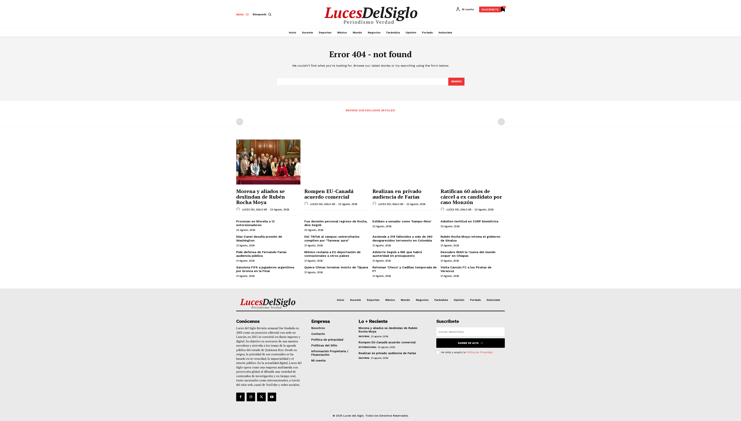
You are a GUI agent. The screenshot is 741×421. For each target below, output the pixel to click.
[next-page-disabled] (501, 121)
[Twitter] (261, 397)
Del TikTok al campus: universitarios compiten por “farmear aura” (332, 238)
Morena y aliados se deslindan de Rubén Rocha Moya (260, 196)
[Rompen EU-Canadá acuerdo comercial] (336, 162)
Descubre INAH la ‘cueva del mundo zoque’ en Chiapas (468, 254)
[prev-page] (239, 121)
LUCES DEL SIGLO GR (254, 209)
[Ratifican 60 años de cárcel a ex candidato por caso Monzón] (473, 162)
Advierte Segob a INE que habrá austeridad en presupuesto (397, 254)
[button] (263, 14)
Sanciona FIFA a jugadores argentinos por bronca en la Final (265, 269)
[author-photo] (238, 209)
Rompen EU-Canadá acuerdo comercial (328, 194)
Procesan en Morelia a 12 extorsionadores (255, 223)
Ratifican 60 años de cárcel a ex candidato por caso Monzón (471, 196)
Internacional (368, 347)
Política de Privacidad (479, 352)
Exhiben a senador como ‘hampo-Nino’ (402, 221)
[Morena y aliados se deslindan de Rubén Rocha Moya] (268, 162)
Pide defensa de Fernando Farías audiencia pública (261, 254)
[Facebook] (240, 397)
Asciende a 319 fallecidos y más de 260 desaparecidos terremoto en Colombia (402, 238)
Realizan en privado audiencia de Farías (396, 194)
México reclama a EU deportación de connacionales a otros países (332, 254)
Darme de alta (468, 343)
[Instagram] (251, 397)
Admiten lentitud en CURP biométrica (469, 221)
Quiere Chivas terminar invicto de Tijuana (336, 267)
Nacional (364, 336)
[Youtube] (272, 397)
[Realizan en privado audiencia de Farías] (404, 162)
